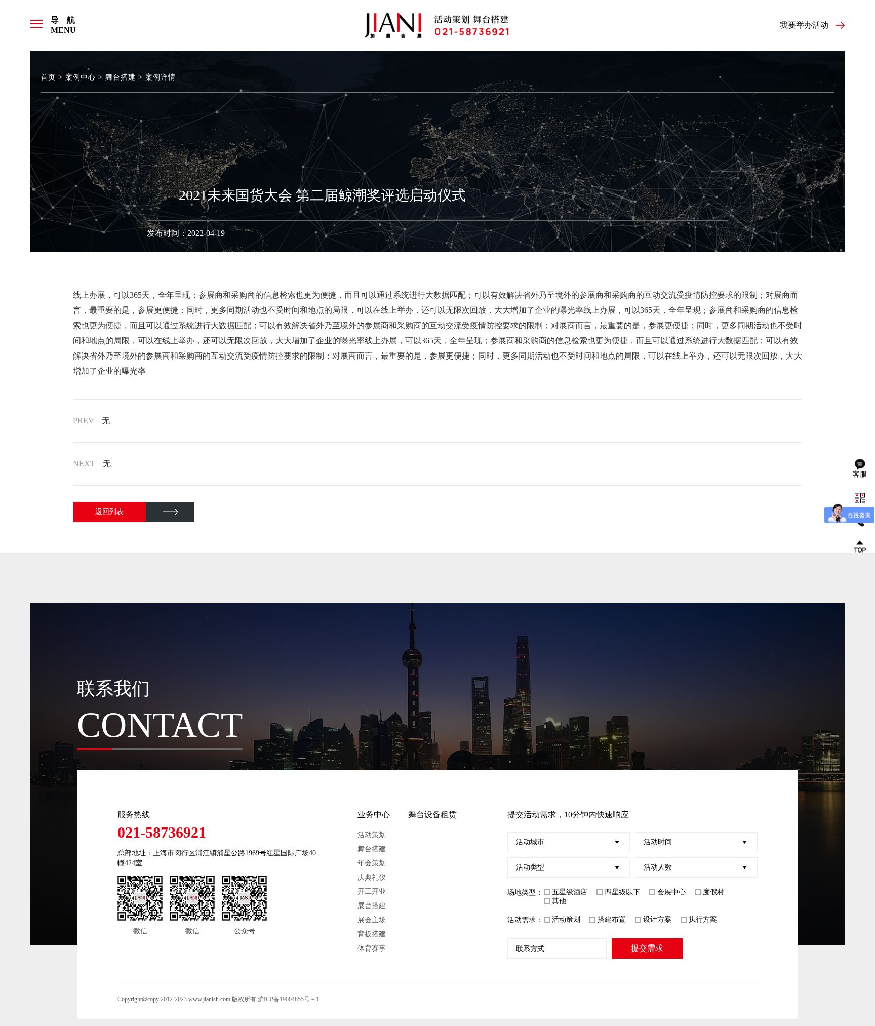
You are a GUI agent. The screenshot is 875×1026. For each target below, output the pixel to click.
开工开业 (371, 891)
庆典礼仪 (371, 877)
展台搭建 (371, 906)
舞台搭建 (120, 77)
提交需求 (647, 948)
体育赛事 (371, 948)
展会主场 (371, 920)
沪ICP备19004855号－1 (288, 999)
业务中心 (373, 814)
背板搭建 (371, 934)
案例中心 (80, 77)
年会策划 (371, 863)
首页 (48, 77)
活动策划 (371, 835)
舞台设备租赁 (432, 814)
